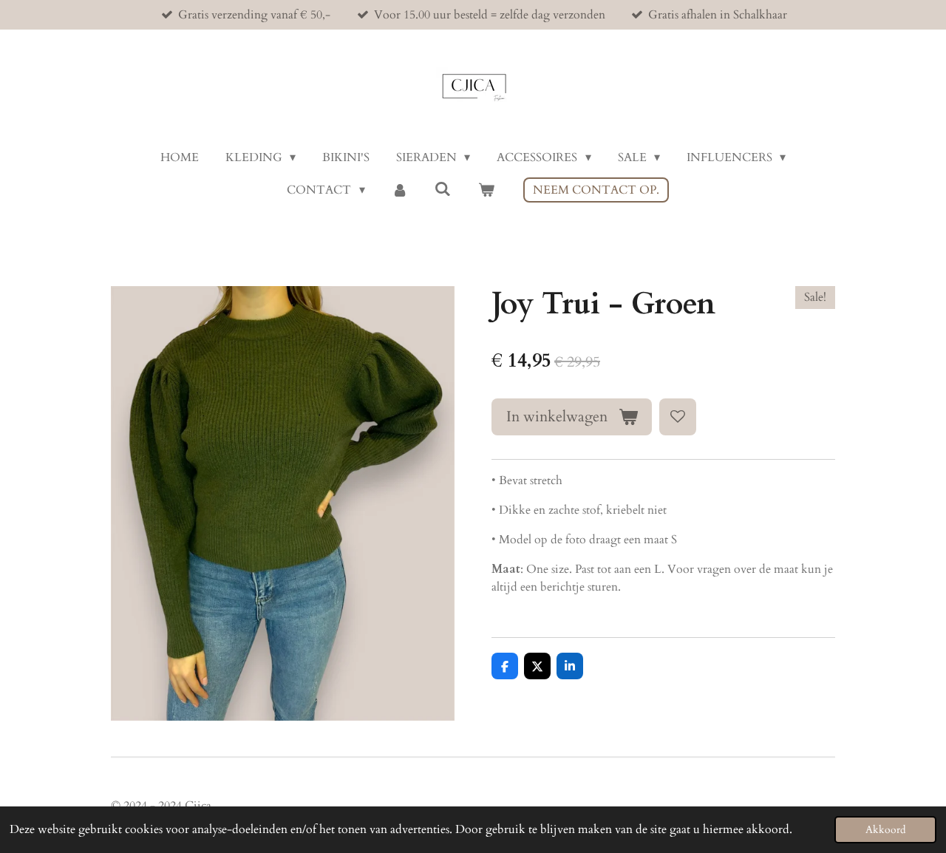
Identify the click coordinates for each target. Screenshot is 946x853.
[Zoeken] (442, 189)
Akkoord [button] (885, 830)
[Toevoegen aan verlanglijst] (677, 416)
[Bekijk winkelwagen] (485, 190)
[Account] (400, 190)
